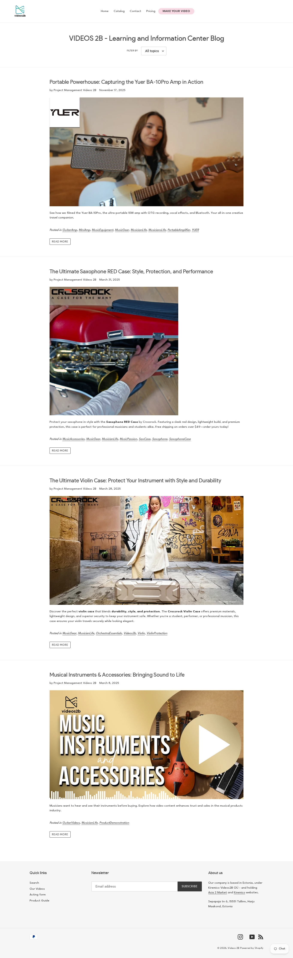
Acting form (38, 894)
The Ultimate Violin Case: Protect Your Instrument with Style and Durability (135, 480)
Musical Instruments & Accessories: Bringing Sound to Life (117, 675)
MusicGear (122, 230)
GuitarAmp (69, 230)
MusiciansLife (157, 230)
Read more (60, 241)
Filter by (132, 51)
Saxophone (159, 439)
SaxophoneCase (180, 439)
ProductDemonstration (114, 822)
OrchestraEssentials (109, 633)
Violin (141, 633)
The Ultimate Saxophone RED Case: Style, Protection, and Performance (131, 271)
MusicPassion (128, 439)
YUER (195, 230)
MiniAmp (84, 230)
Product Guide (39, 900)
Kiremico (239, 892)
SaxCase (144, 439)
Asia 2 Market (217, 892)
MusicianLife (139, 230)
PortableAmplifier (179, 230)
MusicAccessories (73, 439)
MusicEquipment (102, 230)
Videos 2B (233, 948)
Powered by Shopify (251, 948)
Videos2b (130, 633)
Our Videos (37, 888)
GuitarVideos (71, 822)
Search (34, 882)
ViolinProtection (156, 633)
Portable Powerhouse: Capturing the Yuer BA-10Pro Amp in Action (126, 82)
